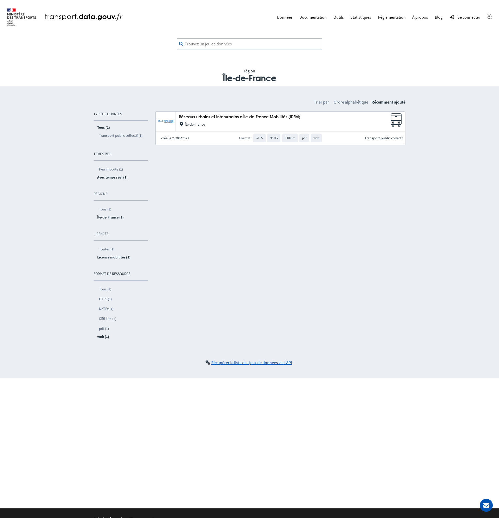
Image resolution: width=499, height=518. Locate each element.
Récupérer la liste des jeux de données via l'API (251, 362)
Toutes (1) (106, 249)
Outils (338, 17)
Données (285, 17)
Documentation (313, 17)
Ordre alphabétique (351, 102)
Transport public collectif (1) (120, 135)
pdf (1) (104, 328)
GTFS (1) (105, 299)
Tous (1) (105, 209)
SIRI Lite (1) (107, 318)
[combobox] (249, 44)
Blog (439, 17)
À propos (420, 17)
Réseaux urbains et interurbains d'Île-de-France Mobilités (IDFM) (239, 117)
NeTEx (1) (106, 308)
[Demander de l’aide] (486, 505)
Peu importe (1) (111, 169)
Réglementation (392, 17)
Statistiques (360, 17)
